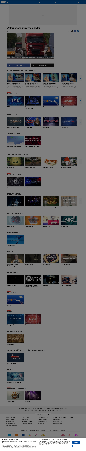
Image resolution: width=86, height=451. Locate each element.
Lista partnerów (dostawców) (44, 445)
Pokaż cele (76, 445)
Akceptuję (76, 442)
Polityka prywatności (27, 448)
